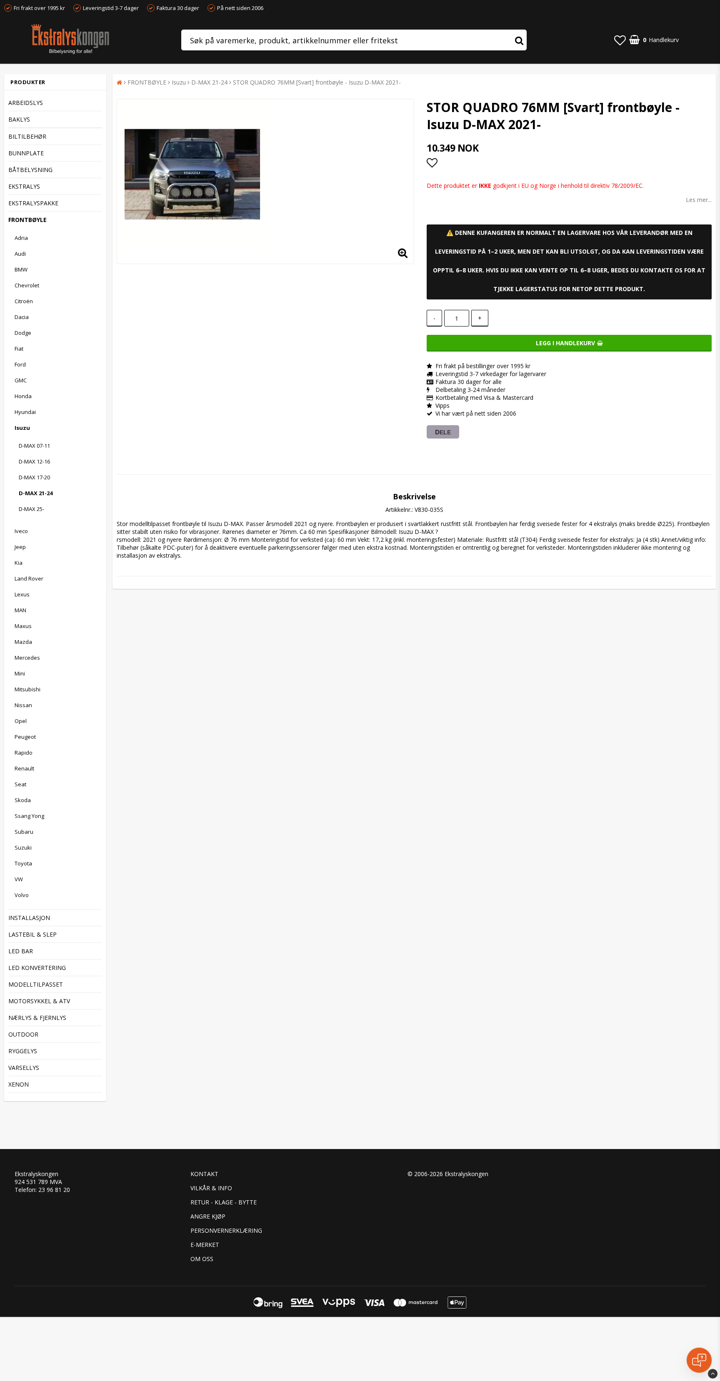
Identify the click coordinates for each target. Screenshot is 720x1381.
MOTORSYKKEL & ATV (39, 1001)
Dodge (23, 333)
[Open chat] (699, 1360)
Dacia (22, 317)
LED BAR (20, 951)
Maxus (23, 626)
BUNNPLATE (26, 153)
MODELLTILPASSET (35, 984)
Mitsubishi (27, 689)
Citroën (24, 301)
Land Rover (29, 578)
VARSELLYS (23, 1068)
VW (19, 879)
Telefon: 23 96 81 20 (42, 1190)
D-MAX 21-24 (35, 493)
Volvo (22, 895)
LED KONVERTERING (37, 968)
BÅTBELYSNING (30, 170)
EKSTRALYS (24, 186)
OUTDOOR (23, 1034)
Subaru (24, 831)
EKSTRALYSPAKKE (33, 203)
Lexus (22, 594)
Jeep (20, 547)
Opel (21, 721)
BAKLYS (19, 119)
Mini (20, 673)
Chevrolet (27, 285)
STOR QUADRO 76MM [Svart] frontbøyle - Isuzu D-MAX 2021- (317, 82)
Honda (23, 396)
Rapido (23, 752)
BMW (21, 269)
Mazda (23, 642)
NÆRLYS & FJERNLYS (37, 1018)
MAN (20, 610)
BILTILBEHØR (27, 136)
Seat (20, 784)
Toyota (23, 863)
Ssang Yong (29, 816)
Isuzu (22, 427)
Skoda (23, 800)
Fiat (19, 348)
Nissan (23, 705)
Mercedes (27, 657)
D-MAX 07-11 (34, 445)
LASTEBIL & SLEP (32, 934)
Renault (24, 768)
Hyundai (25, 412)
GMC (21, 380)
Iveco (21, 531)
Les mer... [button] (699, 200)
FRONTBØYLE (27, 220)
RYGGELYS (22, 1051)
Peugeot (25, 736)
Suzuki (23, 847)
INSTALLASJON (29, 918)
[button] (620, 40)
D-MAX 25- (31, 509)
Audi (20, 253)
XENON (18, 1084)
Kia (18, 562)
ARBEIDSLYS (25, 103)
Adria (21, 238)
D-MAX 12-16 (34, 461)
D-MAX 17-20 (34, 477)
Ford (20, 364)
